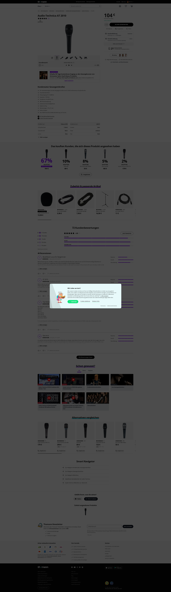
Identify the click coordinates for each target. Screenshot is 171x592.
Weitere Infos (95, 301)
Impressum (103, 305)
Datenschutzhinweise (112, 305)
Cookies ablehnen (85, 301)
